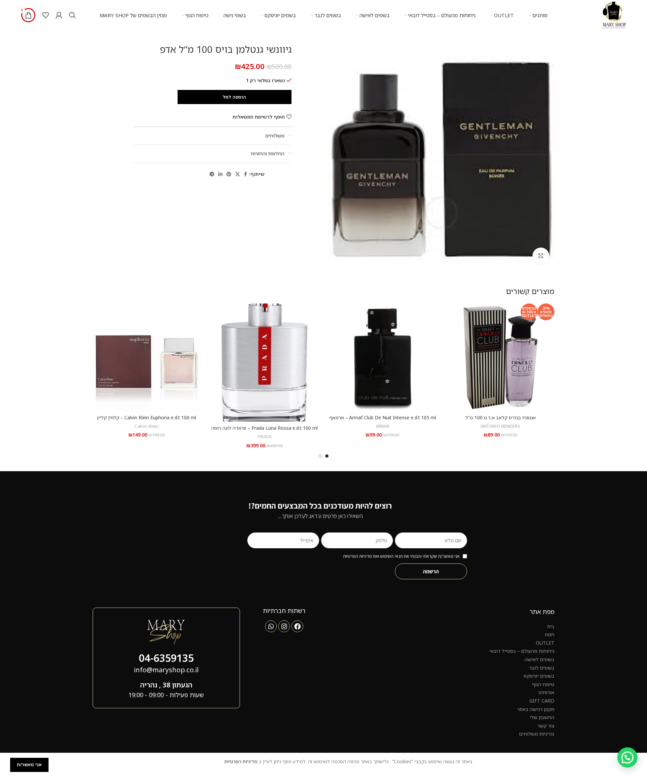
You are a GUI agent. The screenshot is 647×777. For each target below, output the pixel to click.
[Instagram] (284, 626)
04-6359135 (166, 658)
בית (550, 626)
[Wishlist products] (45, 15)
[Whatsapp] (271, 626)
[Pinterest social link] (228, 174)
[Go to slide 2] (320, 456)
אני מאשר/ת (29, 765)
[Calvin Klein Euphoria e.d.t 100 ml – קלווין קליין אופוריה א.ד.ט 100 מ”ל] (147, 357)
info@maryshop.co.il (166, 669)
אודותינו (546, 692)
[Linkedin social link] (220, 174)
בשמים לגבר (541, 668)
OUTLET (545, 643)
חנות (549, 634)
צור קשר (545, 725)
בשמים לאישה (539, 659)
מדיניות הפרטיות (240, 761)
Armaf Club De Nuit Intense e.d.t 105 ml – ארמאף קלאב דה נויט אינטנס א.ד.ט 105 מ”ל (382, 420)
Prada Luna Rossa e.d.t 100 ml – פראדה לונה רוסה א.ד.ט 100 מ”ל (264, 431)
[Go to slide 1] (327, 456)
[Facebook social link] (245, 174)
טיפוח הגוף (543, 684)
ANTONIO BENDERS (500, 426)
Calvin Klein (146, 426)
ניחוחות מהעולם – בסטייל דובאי (521, 651)
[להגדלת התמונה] (540, 256)
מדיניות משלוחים (536, 734)
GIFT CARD (541, 701)
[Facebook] (297, 626)
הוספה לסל (234, 97)
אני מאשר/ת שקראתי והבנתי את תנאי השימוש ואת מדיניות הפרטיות (401, 556)
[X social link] (237, 174)
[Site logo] (614, 14)
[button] (627, 757)
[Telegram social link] (212, 174)
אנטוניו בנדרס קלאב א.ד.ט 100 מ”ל (500, 417)
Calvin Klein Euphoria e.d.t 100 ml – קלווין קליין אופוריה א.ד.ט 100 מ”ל (146, 420)
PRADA (265, 436)
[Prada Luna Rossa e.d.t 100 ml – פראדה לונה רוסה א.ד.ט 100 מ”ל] (264, 362)
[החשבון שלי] (59, 15)
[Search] (72, 15)
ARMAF (383, 426)
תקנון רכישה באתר (535, 709)
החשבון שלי (542, 717)
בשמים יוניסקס (539, 676)
